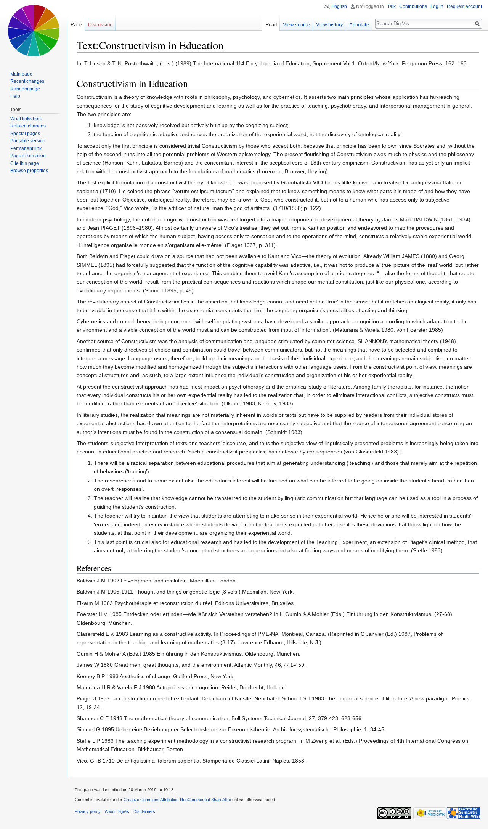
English (339, 6)
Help (15, 96)
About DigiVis (117, 811)
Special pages (25, 133)
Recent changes (27, 81)
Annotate (359, 24)
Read (271, 24)
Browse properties (29, 170)
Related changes (28, 126)
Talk (391, 6)
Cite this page (24, 163)
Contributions (413, 6)
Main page (21, 74)
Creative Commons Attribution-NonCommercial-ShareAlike (177, 799)
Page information (28, 155)
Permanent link (26, 148)
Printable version (27, 141)
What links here (26, 118)
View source (296, 24)
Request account (464, 6)
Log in (436, 6)
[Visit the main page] (33, 30)
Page (76, 24)
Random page (25, 89)
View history (329, 24)
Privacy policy (88, 811)
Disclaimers (144, 811)
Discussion (100, 24)
